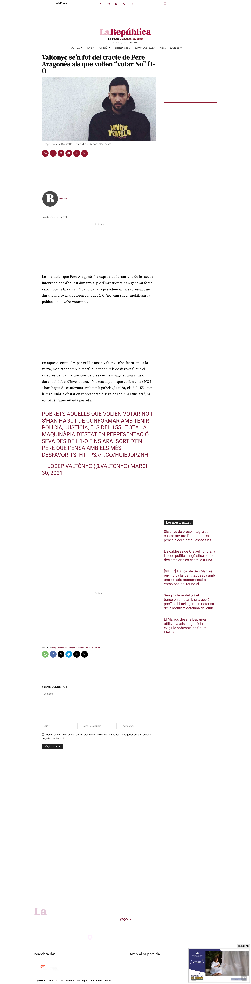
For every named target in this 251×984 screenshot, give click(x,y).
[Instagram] (108, 4)
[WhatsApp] (132, 4)
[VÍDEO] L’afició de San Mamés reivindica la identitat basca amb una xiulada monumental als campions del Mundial (189, 578)
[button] (165, 4)
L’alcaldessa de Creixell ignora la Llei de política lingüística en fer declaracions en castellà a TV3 (189, 556)
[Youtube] (130, 919)
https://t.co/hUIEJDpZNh (113, 455)
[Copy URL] (76, 153)
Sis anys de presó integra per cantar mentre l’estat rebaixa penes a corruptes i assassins (187, 536)
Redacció (63, 198)
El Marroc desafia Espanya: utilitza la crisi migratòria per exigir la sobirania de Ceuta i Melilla (186, 626)
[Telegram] (116, 4)
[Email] (84, 153)
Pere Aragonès (70, 647)
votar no (96, 647)
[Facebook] (101, 4)
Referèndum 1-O (84, 647)
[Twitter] (124, 4)
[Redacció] (50, 199)
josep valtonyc (58, 647)
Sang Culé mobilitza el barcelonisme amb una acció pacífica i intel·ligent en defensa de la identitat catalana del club (189, 602)
